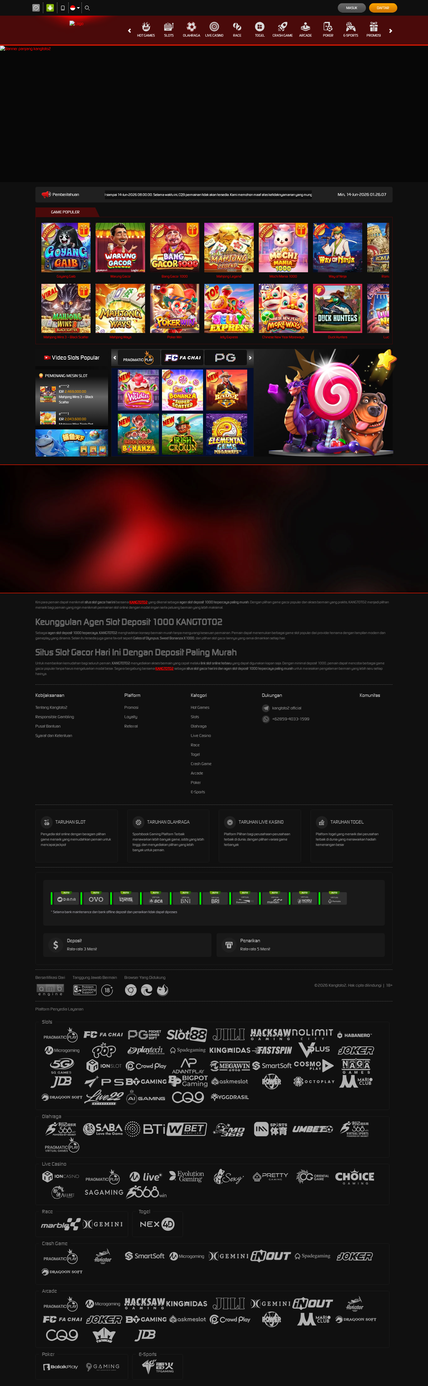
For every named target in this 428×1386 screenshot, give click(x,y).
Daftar (383, 8)
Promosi (374, 35)
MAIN (70, 247)
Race (237, 35)
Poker (328, 35)
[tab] (139, 357)
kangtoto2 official (286, 708)
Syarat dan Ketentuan (53, 735)
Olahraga (191, 35)
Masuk (351, 8)
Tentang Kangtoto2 (51, 707)
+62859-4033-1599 (290, 719)
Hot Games (146, 35)
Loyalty (130, 716)
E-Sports (350, 35)
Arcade (305, 35)
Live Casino (214, 35)
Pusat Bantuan (47, 726)
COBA (142, 383)
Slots (169, 35)
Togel (260, 35)
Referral (131, 726)
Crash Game (283, 35)
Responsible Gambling (54, 716)
